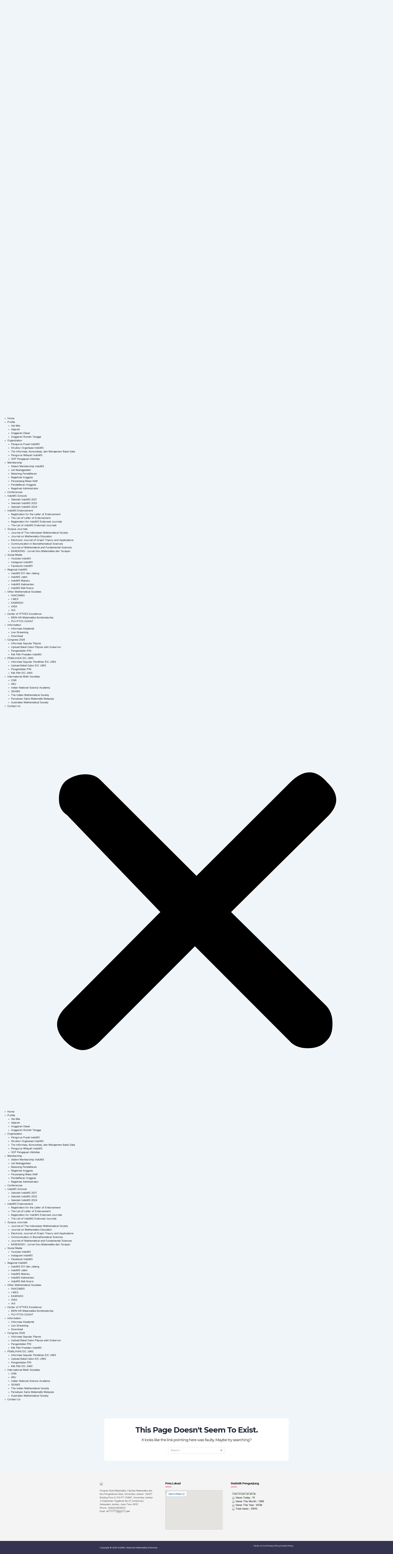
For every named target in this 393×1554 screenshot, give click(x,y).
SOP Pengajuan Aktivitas (25, 458)
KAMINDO (17, 602)
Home (10, 418)
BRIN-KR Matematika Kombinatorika (32, 617)
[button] (196, 911)
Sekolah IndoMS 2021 (24, 499)
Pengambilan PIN (21, 650)
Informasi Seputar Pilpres (26, 643)
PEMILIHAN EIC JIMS (20, 658)
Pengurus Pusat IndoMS (25, 444)
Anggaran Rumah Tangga (26, 436)
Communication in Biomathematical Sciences (37, 543)
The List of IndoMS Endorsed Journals (33, 525)
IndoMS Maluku (20, 580)
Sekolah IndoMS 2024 (24, 506)
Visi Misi (15, 425)
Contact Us (13, 706)
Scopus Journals (17, 529)
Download (17, 635)
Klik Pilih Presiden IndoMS (26, 654)
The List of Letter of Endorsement (31, 517)
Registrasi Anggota (22, 477)
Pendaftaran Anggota (23, 484)
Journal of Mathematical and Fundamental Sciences (41, 547)
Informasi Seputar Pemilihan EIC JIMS (33, 661)
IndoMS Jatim (19, 576)
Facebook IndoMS (22, 565)
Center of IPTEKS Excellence (24, 613)
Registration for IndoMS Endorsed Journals (36, 521)
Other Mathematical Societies (24, 591)
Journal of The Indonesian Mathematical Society (39, 532)
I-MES (14, 599)
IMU (13, 683)
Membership (14, 462)
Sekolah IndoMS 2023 (24, 503)
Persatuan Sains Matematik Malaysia (32, 698)
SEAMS (15, 691)
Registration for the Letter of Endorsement (35, 514)
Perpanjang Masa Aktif (24, 481)
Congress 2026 (16, 639)
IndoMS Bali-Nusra (22, 588)
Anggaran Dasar (20, 433)
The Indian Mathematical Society (30, 695)
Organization (14, 440)
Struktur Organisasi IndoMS (27, 447)
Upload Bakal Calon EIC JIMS (28, 665)
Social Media (14, 554)
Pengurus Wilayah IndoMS (26, 455)
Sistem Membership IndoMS (27, 466)
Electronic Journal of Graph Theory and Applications (42, 540)
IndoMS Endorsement (20, 510)
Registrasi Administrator (25, 488)
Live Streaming (19, 632)
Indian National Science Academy (30, 687)
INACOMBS (18, 595)
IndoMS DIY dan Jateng (25, 573)
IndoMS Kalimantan (22, 584)
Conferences (14, 492)
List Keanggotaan (21, 469)
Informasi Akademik (22, 628)
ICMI (14, 680)
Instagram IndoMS (22, 562)
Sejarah (15, 429)
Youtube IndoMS (21, 558)
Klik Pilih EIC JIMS (22, 672)
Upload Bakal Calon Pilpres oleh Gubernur (36, 647)
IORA (14, 606)
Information (14, 624)
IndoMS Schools (17, 495)
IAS (13, 610)
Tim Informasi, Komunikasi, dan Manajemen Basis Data (43, 451)
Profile (11, 422)
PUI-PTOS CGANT (22, 621)
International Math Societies (23, 676)
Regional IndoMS (17, 569)
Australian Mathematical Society (30, 702)
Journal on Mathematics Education (31, 536)
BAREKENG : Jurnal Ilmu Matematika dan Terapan (40, 551)
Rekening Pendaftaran (24, 473)
